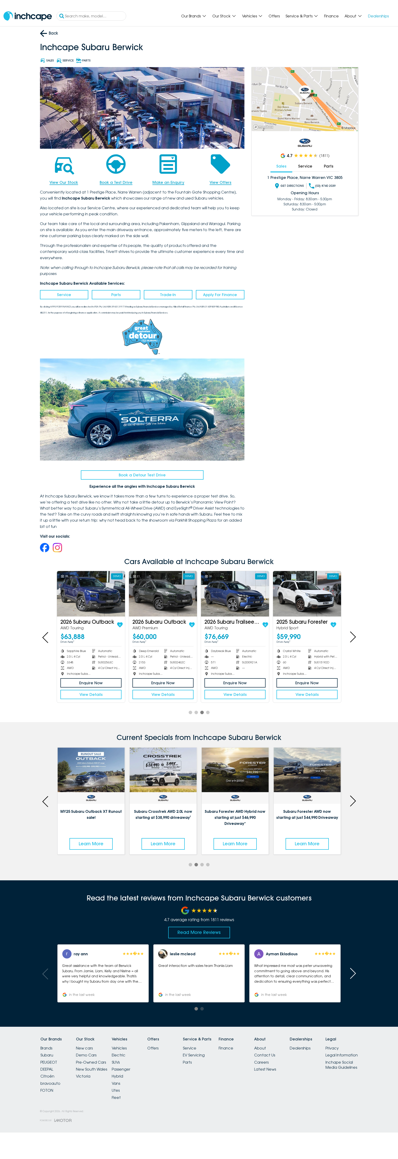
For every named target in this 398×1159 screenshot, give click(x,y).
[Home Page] (27, 16)
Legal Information (342, 1055)
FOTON (46, 1090)
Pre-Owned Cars (91, 1062)
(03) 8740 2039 (325, 185)
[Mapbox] (264, 127)
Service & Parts (299, 16)
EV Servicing (194, 1055)
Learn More (92, 843)
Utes (116, 1090)
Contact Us (264, 1055)
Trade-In (168, 294)
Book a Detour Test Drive (142, 475)
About (350, 16)
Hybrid (117, 1076)
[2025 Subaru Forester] (307, 593)
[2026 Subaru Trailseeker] (235, 593)
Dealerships (378, 16)
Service (64, 294)
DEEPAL (46, 1069)
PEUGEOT (48, 1062)
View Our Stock (63, 182)
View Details (91, 694)
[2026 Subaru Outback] (91, 593)
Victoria (83, 1076)
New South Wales (91, 1069)
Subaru (46, 1055)
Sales (281, 166)
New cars (84, 1048)
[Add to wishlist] (119, 624)
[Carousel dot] (190, 712)
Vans (116, 1083)
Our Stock (221, 16)
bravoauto (50, 1083)
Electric (118, 1055)
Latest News (265, 1069)
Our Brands (191, 16)
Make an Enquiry (168, 182)
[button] (66, 973)
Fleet (116, 1097)
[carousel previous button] (45, 637)
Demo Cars (86, 1055)
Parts (116, 294)
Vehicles (249, 16)
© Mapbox (348, 128)
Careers (261, 1062)
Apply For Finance (220, 294)
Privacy (332, 1048)
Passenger (121, 1069)
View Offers (220, 182)
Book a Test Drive (116, 182)
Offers (274, 16)
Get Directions (292, 185)
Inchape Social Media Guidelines (341, 1065)
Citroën (47, 1076)
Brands (46, 1048)
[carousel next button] (352, 637)
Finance (331, 16)
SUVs (116, 1062)
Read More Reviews (199, 932)
